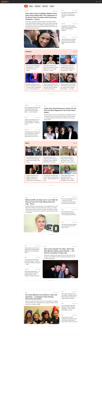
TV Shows (63, 37)
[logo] (5, 2)
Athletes (63, 23)
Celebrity (37, 6)
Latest (52, 6)
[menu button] (100, 2)
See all (75, 51)
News (31, 6)
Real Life (45, 6)
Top (26, 6)
